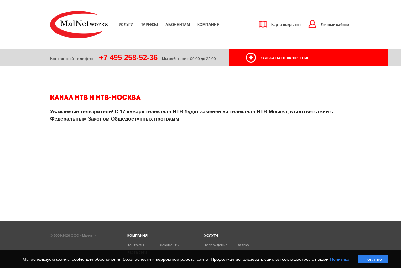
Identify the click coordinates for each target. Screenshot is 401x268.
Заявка (243, 245)
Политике (339, 259)
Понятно (373, 259)
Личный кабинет (336, 25)
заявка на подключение (284, 58)
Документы (170, 245)
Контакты (135, 245)
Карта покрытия (286, 25)
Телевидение (216, 245)
